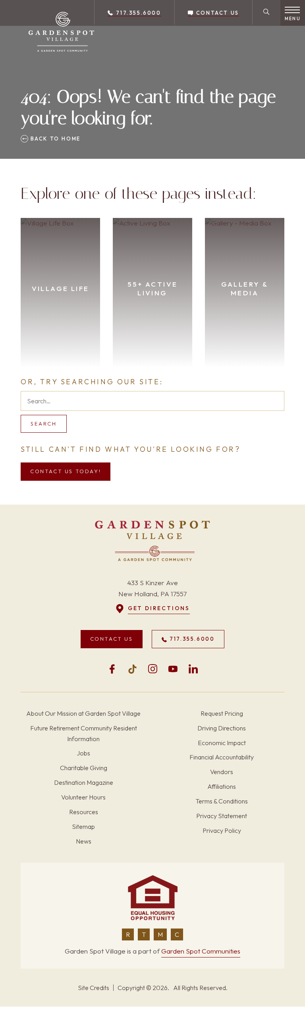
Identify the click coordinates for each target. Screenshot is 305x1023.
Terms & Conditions (221, 801)
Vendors (221, 772)
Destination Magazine (83, 782)
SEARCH (44, 423)
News (83, 841)
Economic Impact (222, 743)
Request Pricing (222, 713)
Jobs (83, 753)
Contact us (216, 13)
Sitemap (83, 826)
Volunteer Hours (83, 797)
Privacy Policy (222, 830)
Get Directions (159, 608)
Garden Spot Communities (200, 951)
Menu (293, 18)
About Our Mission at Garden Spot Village (83, 713)
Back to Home (54, 138)
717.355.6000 (137, 13)
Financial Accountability (221, 757)
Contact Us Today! (65, 471)
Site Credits (93, 988)
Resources (83, 812)
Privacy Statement (221, 816)
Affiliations (221, 786)
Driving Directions (221, 728)
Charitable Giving (83, 768)
